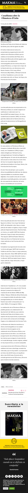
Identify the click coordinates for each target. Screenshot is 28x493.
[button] (25, 2)
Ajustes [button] (5, 488)
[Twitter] (23, 390)
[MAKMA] (5, 393)
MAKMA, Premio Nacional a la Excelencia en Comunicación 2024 (15, 7)
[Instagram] (25, 390)
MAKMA (14, 24)
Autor (2, 386)
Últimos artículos (9, 386)
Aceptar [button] (12, 488)
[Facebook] (21, 390)
